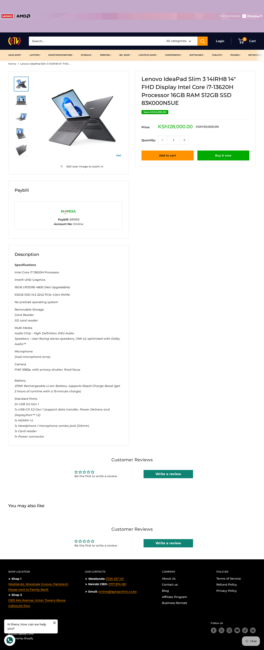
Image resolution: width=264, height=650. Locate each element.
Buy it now (223, 155)
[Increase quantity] (184, 140)
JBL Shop (124, 55)
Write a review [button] (168, 474)
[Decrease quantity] (162, 140)
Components (172, 55)
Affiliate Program (174, 597)
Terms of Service (228, 578)
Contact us (170, 584)
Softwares (196, 55)
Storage (86, 55)
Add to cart (167, 155)
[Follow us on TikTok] (245, 630)
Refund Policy (226, 584)
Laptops (34, 55)
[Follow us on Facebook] (214, 630)
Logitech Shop (147, 55)
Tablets (217, 55)
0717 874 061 (117, 584)
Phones (234, 55)
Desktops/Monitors (60, 55)
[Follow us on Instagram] (229, 630)
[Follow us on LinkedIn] (253, 630)
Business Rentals (174, 603)
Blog (165, 591)
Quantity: (148, 140)
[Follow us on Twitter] (221, 630)
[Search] (202, 41)
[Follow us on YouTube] (237, 630)
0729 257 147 (115, 579)
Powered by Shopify (20, 638)
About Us (169, 578)
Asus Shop (14, 55)
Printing (105, 55)
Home (12, 63)
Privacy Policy (226, 591)
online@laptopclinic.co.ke (117, 591)
